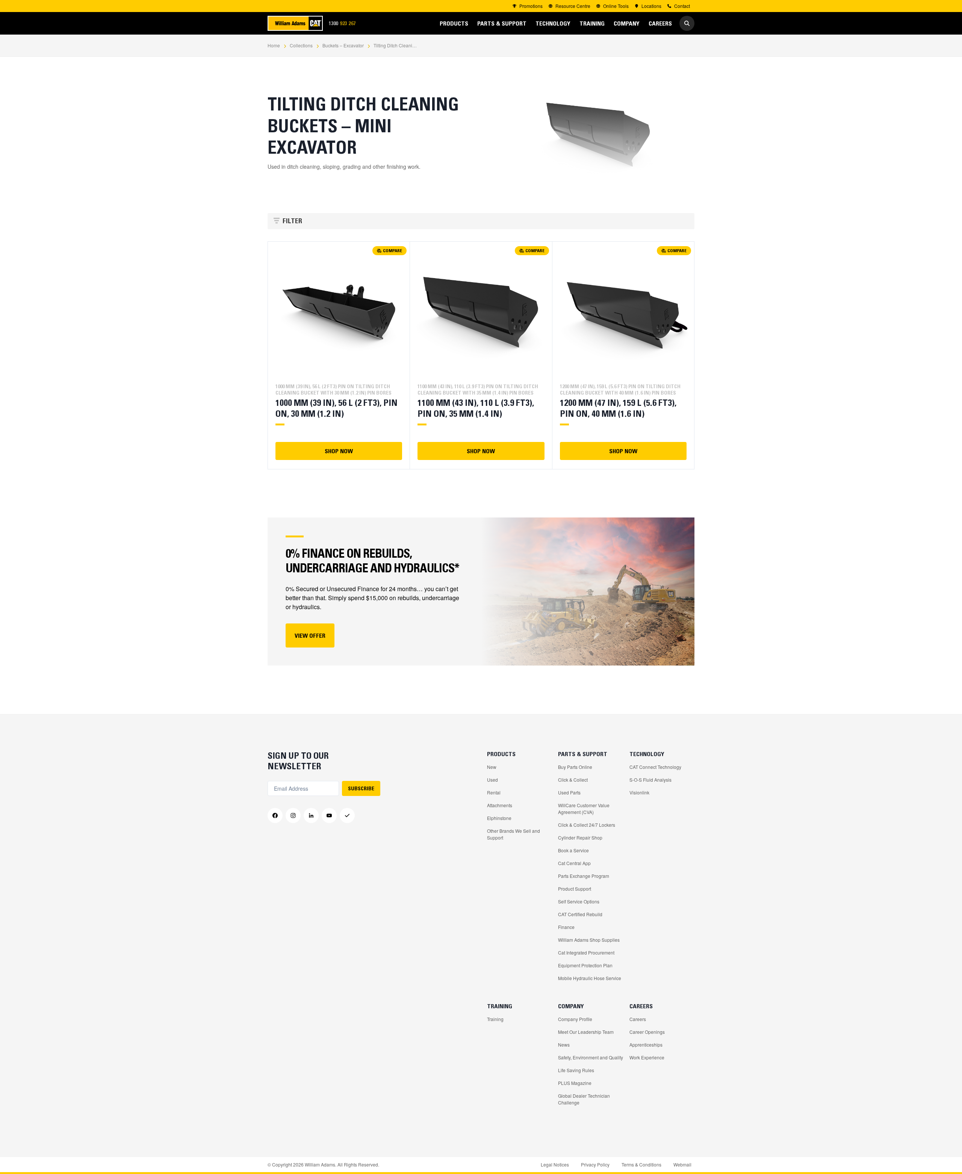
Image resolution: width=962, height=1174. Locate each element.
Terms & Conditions (641, 1164)
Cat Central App (574, 863)
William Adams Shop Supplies (589, 939)
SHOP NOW (339, 451)
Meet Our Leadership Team (586, 1032)
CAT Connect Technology (655, 767)
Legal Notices (555, 1164)
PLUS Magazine (574, 1083)
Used (492, 779)
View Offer (310, 635)
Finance (566, 927)
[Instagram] (293, 815)
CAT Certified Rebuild (580, 914)
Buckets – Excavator (343, 45)
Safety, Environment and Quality (590, 1057)
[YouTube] (329, 815)
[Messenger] (347, 815)
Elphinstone (499, 818)
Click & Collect (573, 779)
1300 (344, 23)
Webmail (682, 1164)
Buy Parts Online (575, 767)
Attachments (499, 805)
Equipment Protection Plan (585, 965)
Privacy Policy (595, 1164)
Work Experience (646, 1057)
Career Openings (647, 1032)
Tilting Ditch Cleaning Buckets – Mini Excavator (396, 45)
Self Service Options (578, 901)
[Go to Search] (686, 23)
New (491, 767)
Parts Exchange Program (583, 876)
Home (274, 45)
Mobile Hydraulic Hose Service (589, 978)
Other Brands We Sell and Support (513, 834)
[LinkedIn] (311, 815)
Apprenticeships (646, 1044)
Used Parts (569, 792)
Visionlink (639, 792)
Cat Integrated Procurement (586, 952)
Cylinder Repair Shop (580, 837)
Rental (494, 792)
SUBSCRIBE (361, 788)
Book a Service (573, 850)
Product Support (574, 888)
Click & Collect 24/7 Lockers (586, 824)
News (564, 1044)
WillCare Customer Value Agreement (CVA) (584, 808)
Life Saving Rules (576, 1070)
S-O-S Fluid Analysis (650, 779)
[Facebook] (275, 815)
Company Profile (575, 1019)
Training (495, 1019)
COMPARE (392, 250)
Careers (637, 1019)
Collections (301, 45)
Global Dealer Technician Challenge (584, 1099)
